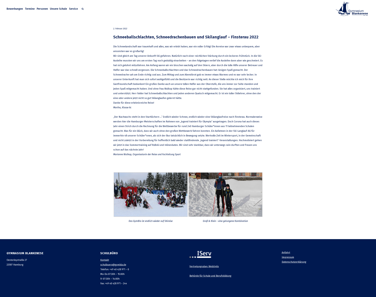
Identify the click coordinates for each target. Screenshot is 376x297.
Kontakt (104, 260)
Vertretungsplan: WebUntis (204, 266)
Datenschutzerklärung (294, 262)
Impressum (288, 257)
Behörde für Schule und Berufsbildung (210, 275)
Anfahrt (286, 252)
